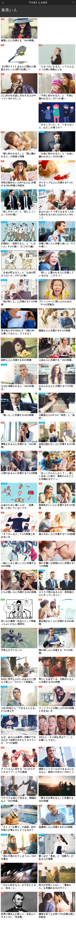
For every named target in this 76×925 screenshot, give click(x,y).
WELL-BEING (41, 132)
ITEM (2, 805)
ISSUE (3, 599)
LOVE (2, 19)
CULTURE (3, 309)
